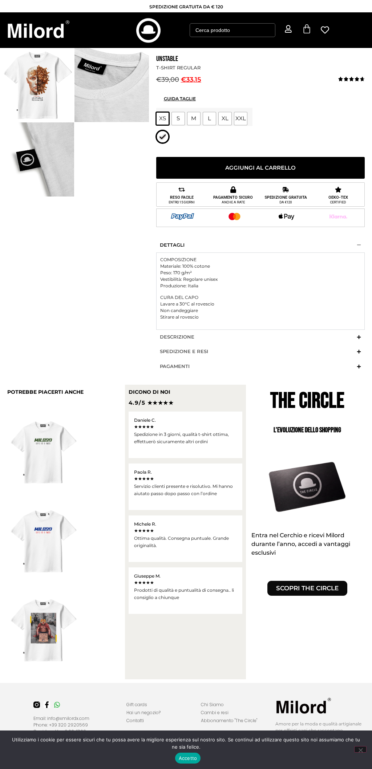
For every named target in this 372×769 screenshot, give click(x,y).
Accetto (188, 758)
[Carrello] (307, 29)
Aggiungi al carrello (260, 167)
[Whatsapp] (57, 704)
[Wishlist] (325, 30)
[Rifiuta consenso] (360, 749)
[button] (56, 30)
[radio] (162, 118)
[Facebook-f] (47, 704)
